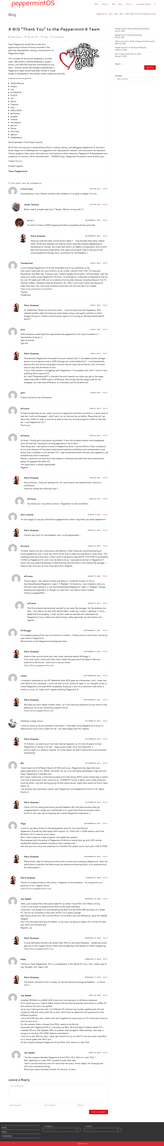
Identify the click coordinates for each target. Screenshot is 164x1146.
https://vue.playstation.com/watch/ (36, 288)
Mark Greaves (16, 37)
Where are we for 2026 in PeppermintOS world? (135, 41)
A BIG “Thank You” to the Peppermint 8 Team (140, 14)
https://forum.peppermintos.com (39, 665)
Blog (46, 37)
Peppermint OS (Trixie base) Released (130, 47)
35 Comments (59, 37)
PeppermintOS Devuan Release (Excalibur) (132, 28)
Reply (105, 189)
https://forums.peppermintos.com (36, 888)
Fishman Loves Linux (32, 720)
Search (117, 64)
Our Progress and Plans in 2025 (128, 53)
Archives (118, 75)
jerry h (30, 220)
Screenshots (7, 1136)
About (4, 1131)
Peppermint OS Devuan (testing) (128, 35)
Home (4, 1127)
